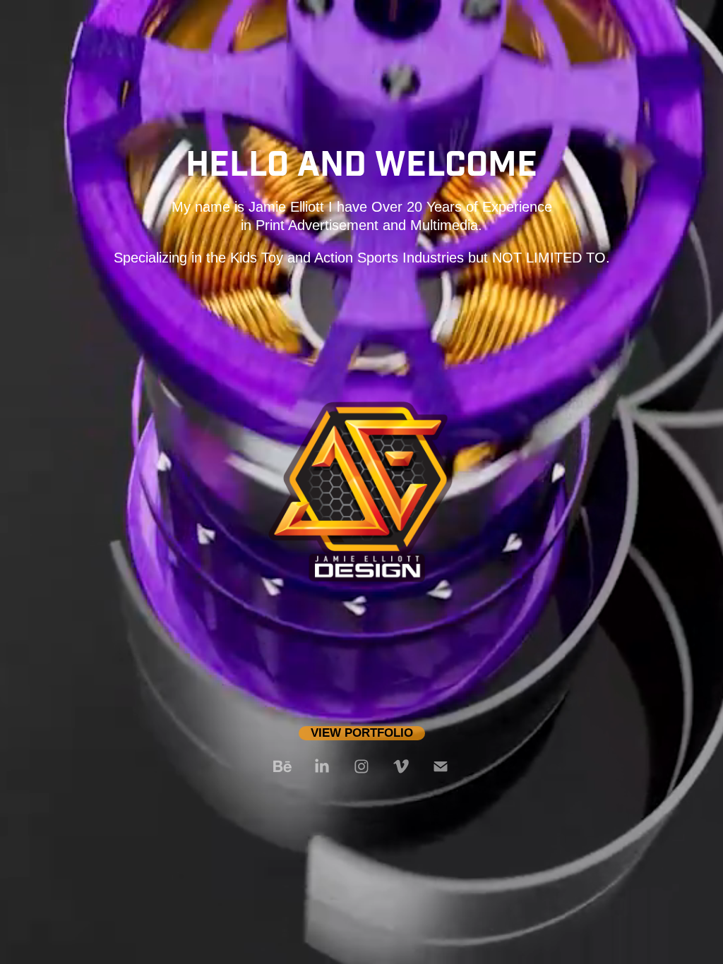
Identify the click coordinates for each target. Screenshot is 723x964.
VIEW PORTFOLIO (362, 733)
